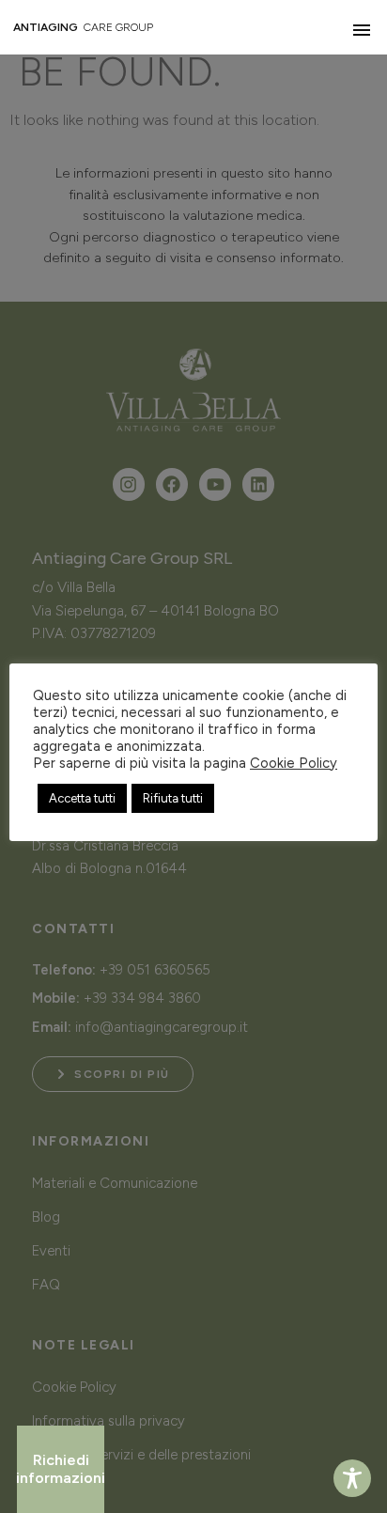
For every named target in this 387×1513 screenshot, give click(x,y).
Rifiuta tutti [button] (173, 798)
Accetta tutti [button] (82, 798)
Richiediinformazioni (60, 1469)
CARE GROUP (83, 27)
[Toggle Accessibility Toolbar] (352, 1478)
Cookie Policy (293, 763)
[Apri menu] (361, 30)
